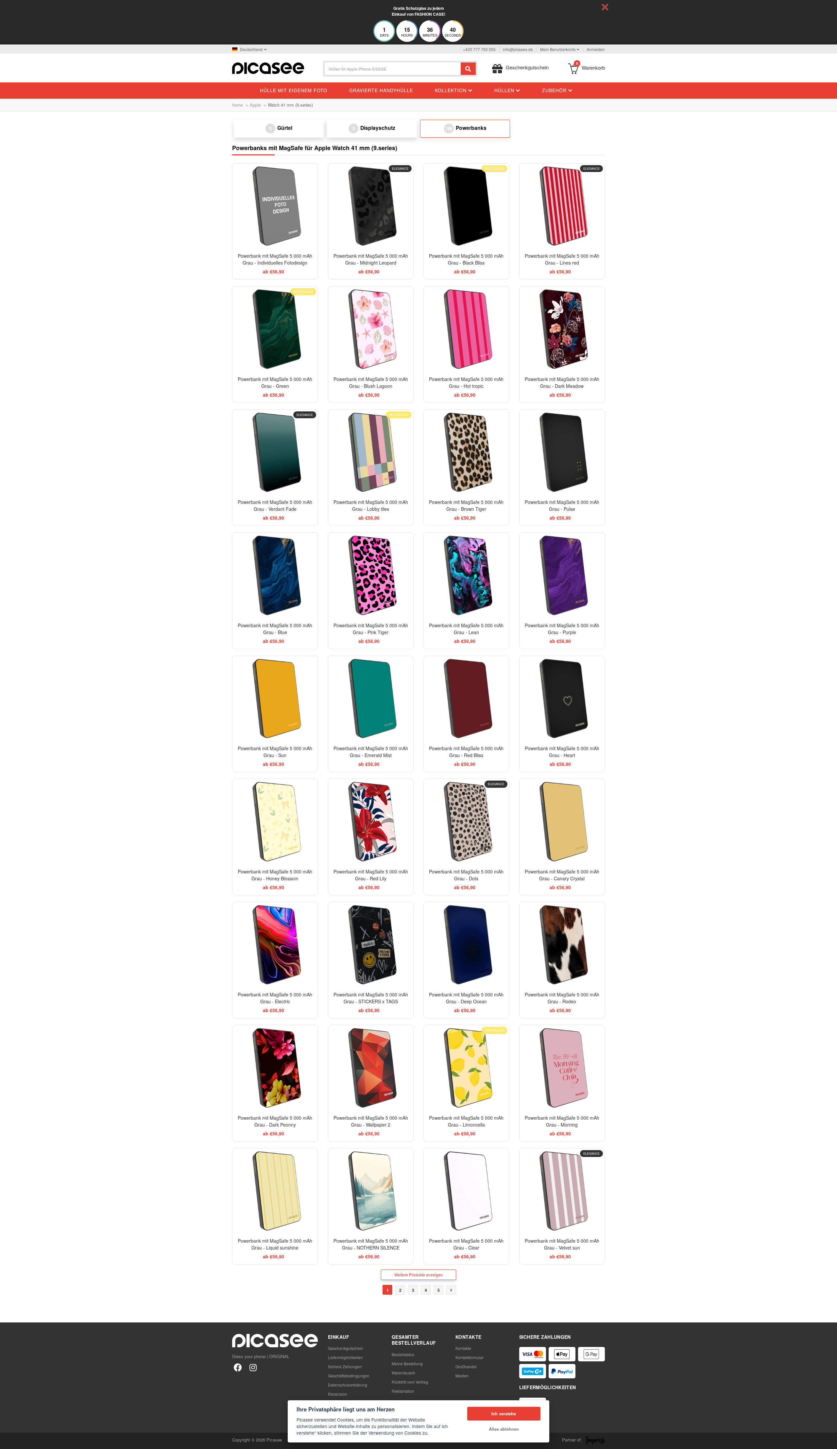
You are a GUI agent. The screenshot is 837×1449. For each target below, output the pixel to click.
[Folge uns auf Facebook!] (238, 1367)
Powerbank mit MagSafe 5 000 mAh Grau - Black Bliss (466, 259)
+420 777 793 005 (479, 49)
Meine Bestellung (407, 1363)
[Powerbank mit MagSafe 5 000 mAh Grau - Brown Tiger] (466, 452)
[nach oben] (8, 1440)
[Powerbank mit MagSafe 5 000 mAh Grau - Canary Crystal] (562, 821)
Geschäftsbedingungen (348, 1375)
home (237, 105)
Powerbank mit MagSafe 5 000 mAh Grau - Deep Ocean (466, 998)
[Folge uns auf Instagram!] (253, 1367)
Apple (255, 105)
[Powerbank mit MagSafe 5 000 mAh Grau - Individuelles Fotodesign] (275, 206)
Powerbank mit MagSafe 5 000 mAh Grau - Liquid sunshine (275, 1244)
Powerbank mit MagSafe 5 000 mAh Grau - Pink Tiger (370, 628)
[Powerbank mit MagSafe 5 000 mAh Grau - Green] (275, 329)
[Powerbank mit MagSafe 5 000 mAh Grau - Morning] (562, 1068)
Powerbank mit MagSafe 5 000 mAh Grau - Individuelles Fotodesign (275, 259)
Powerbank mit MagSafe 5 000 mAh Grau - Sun (275, 751)
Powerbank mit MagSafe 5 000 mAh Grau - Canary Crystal (562, 875)
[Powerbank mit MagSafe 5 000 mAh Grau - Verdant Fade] (275, 452)
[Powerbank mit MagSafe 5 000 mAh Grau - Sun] (275, 698)
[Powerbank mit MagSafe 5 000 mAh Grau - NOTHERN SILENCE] (371, 1191)
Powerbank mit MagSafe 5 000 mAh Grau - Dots (466, 875)
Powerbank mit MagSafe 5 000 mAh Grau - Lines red (562, 259)
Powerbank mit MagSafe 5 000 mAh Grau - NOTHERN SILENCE (370, 1244)
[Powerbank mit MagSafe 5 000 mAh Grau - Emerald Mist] (371, 698)
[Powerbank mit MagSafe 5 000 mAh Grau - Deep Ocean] (466, 945)
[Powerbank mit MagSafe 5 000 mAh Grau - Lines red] (562, 206)
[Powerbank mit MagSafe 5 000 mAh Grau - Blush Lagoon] (371, 329)
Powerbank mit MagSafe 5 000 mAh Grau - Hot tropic (466, 382)
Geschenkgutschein (345, 1348)
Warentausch (403, 1372)
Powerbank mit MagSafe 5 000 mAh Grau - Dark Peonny (275, 1121)
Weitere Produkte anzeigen (418, 1274)
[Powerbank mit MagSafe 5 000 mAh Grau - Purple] (562, 575)
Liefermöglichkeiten (345, 1357)
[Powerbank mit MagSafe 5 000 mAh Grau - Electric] (275, 945)
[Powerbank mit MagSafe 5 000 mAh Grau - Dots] (466, 821)
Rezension (337, 1394)
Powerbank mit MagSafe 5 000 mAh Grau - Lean (466, 628)
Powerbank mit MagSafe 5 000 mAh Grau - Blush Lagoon (370, 382)
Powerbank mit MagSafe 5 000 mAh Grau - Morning (562, 1121)
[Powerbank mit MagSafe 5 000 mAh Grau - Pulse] (562, 452)
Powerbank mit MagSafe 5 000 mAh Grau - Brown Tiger (466, 505)
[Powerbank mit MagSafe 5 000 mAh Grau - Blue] (275, 575)
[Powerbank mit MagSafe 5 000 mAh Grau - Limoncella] (466, 1068)
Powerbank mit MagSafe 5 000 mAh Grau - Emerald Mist (370, 751)
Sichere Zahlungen (345, 1366)
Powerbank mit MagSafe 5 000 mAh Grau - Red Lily (370, 875)
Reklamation (403, 1391)
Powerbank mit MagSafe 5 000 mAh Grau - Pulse (562, 505)
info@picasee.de (518, 49)
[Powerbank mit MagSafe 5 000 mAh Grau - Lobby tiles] (371, 452)
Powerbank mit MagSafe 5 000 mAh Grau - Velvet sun (562, 1244)
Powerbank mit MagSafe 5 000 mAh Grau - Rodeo (562, 998)
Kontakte (463, 1348)
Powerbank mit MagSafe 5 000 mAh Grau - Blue (275, 628)
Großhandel (466, 1366)
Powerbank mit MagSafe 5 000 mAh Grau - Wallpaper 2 (370, 1121)
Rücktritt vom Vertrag (410, 1382)
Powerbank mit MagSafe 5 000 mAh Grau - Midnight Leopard (370, 259)
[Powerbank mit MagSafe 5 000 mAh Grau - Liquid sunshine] (275, 1191)
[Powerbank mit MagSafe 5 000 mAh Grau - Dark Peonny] (275, 1068)
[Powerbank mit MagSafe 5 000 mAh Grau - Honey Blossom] (275, 821)
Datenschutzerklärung (347, 1385)
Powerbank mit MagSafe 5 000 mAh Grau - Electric (275, 998)
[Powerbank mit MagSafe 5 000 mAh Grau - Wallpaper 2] (371, 1068)
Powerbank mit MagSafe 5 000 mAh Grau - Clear (466, 1244)
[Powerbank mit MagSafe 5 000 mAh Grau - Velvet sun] (562, 1191)
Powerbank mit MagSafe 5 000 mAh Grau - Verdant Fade (275, 505)
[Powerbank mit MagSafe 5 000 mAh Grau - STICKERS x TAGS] (371, 945)
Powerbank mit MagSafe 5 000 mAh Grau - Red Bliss (466, 751)
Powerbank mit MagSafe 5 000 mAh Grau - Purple (562, 628)
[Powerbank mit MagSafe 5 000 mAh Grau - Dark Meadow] (562, 329)
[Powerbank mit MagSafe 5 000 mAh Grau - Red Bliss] (466, 698)
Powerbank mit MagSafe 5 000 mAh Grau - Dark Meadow (562, 382)
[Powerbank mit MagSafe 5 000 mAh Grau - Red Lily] (371, 821)
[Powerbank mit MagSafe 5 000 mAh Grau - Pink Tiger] (371, 575)
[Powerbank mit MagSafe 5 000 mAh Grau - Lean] (466, 575)
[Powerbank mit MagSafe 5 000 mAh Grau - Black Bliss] (466, 206)
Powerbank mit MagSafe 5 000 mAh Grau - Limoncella (466, 1121)
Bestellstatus (403, 1354)
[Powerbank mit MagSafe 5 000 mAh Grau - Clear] (466, 1191)
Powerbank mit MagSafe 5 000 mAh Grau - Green (275, 382)
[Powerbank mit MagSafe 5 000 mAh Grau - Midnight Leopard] (371, 206)
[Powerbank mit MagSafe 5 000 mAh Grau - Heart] (562, 698)
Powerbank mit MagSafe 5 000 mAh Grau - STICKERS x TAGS (370, 998)
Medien (462, 1375)
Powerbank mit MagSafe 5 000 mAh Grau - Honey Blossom (275, 875)
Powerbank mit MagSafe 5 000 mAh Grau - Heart (562, 751)
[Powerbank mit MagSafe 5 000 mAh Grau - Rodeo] (562, 945)
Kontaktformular (469, 1357)
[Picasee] (268, 67)
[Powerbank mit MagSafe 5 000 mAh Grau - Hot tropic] (466, 329)
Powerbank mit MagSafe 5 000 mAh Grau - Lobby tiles (370, 505)
